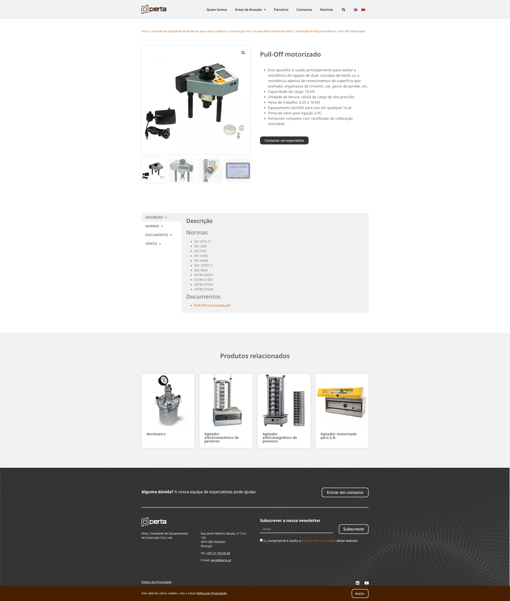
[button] (243, 52)
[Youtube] (367, 583)
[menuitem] (355, 9)
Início (145, 31)
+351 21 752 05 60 (218, 553)
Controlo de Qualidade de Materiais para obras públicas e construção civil (201, 31)
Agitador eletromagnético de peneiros (280, 437)
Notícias (326, 9)
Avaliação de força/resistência (316, 31)
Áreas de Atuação (248, 9)
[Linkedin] (358, 583)
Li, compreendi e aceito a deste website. (311, 540)
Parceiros (281, 9)
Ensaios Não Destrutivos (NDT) (273, 31)
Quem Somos (217, 9)
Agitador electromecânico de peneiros (221, 437)
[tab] (161, 217)
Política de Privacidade (319, 540)
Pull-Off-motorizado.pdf (212, 305)
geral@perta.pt (221, 560)
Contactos (304, 9)
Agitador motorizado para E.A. (339, 435)
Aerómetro (156, 433)
